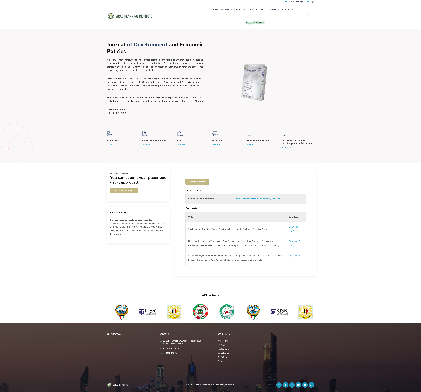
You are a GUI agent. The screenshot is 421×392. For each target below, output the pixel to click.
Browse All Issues (197, 182)
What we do (239, 9)
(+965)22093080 (171, 348)
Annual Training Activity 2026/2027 (276, 9)
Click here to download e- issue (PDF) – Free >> (257, 199)
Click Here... (111, 145)
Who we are (225, 9)
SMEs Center (223, 357)
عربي (312, 1)
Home (215, 9)
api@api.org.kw (170, 353)
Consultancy (223, 353)
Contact (252, 9)
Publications (223, 349)
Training (221, 345)
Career (221, 361)
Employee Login (296, 1)
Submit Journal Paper (124, 190)
